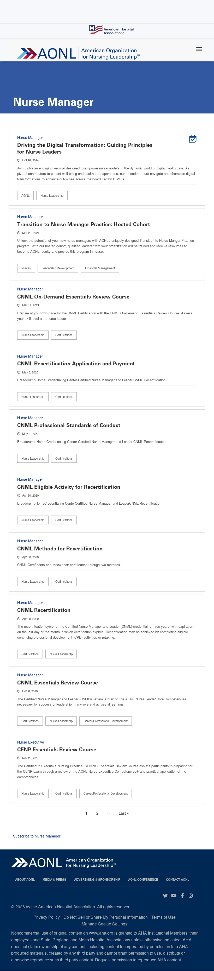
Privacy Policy (46, 917)
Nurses (26, 268)
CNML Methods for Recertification (60, 548)
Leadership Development (58, 268)
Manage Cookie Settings (104, 924)
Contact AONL (177, 879)
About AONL (25, 879)
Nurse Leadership (51, 195)
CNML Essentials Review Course (57, 683)
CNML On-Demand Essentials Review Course (73, 297)
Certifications (64, 335)
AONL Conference (143, 879)
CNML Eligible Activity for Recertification (68, 487)
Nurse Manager (30, 137)
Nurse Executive (30, 742)
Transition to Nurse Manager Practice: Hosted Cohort (83, 224)
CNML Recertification (43, 610)
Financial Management (100, 268)
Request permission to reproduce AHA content (138, 960)
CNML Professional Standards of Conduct (68, 425)
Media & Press (54, 879)
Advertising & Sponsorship (97, 879)
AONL (25, 195)
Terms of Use (163, 917)
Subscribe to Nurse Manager (37, 836)
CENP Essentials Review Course (56, 749)
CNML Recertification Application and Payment (76, 363)
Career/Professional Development (106, 721)
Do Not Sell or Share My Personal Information (105, 917)
